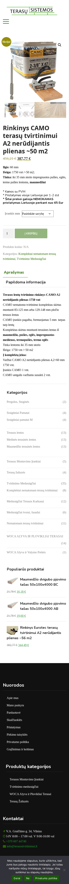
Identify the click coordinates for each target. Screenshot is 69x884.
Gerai (17, 878)
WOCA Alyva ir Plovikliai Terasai (30, 794)
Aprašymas (14, 272)
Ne (28, 878)
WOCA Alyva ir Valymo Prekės (26, 552)
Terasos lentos (15, 432)
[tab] (15, 272)
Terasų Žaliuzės (19, 801)
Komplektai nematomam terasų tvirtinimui (32, 490)
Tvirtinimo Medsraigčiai (31, 258)
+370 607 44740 (16, 841)
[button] (59, 44)
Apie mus (12, 698)
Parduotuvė (14, 712)
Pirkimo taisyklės (17, 734)
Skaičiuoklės (14, 720)
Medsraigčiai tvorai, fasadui (23, 512)
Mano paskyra (15, 705)
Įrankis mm (12, 213)
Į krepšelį (31, 233)
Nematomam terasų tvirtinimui (25, 523)
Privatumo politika (18, 742)
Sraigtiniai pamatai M (20, 419)
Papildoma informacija (26, 282)
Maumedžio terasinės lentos (23, 446)
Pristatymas (14, 727)
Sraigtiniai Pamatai (18, 412)
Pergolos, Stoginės (18, 401)
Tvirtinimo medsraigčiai (24, 786)
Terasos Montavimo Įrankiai (24, 461)
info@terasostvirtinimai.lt (22, 846)
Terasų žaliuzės (16, 472)
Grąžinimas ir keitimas (20, 749)
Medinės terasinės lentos (21, 439)
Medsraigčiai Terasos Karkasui (25, 501)
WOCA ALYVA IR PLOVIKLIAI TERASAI (35, 536)
